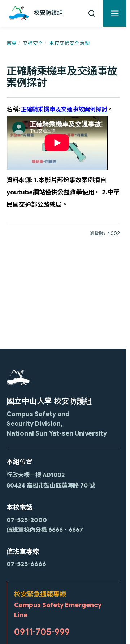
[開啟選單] (114, 13)
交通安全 (33, 43)
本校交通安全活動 (69, 43)
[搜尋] (91, 13)
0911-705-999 (42, 632)
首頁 (11, 43)
